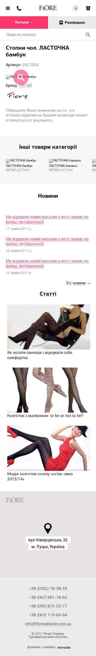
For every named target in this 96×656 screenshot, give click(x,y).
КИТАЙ (25, 86)
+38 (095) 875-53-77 (48, 606)
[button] (48, 528)
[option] (21, 167)
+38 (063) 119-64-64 (48, 615)
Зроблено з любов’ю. (41, 647)
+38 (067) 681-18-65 (48, 598)
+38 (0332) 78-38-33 (48, 589)
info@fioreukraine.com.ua (48, 624)
